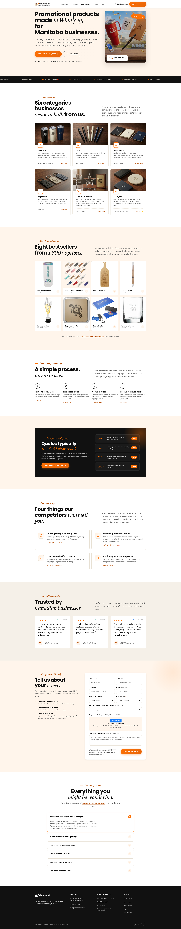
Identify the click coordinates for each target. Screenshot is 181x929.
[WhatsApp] (144, 924)
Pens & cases (79, 163)
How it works (128, 905)
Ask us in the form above (93, 803)
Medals (78, 211)
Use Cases (64, 4)
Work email (93, 687)
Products (75, 4)
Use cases (127, 902)
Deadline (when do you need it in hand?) (106, 705)
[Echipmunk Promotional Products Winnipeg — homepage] (42, 4)
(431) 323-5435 (122, 4)
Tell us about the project (104, 733)
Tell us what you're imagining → (92, 337)
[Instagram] (135, 924)
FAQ (103, 4)
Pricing (96, 4)
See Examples (72, 54)
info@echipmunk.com (77, 908)
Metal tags (41, 209)
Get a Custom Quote (48, 54)
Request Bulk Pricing (55, 465)
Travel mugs (49, 163)
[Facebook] (140, 924)
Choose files (115, 721)
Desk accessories (118, 163)
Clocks (83, 211)
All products (128, 898)
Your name (93, 678)
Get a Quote (138, 4)
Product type (121, 696)
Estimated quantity (96, 696)
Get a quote (128, 913)
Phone (121, 687)
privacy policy (112, 749)
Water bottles (41, 163)
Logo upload (104, 715)
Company (120, 678)
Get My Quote (131, 751)
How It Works (85, 4)
